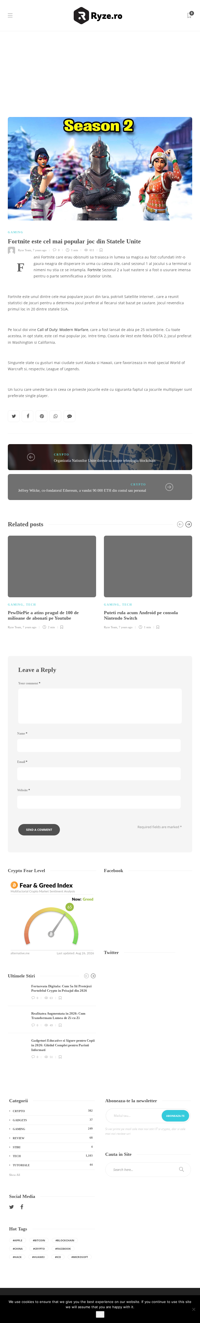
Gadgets (53, 1120)
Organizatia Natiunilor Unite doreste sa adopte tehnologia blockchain (104, 461)
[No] (193, 1309)
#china (18, 1248)
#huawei (38, 1257)
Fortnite (94, 270)
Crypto (61, 454)
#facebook (63, 1248)
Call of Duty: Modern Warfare (62, 329)
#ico (58, 1257)
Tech (31, 604)
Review (53, 1138)
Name (22, 733)
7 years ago (40, 250)
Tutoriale (53, 1165)
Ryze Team (24, 250)
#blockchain (64, 1240)
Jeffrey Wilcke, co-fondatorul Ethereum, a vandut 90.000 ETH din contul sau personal (82, 490)
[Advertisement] (100, 70)
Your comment (29, 683)
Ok (100, 1314)
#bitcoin (39, 1240)
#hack (17, 1257)
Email (22, 762)
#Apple (17, 1240)
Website (23, 790)
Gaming (15, 232)
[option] (52, 582)
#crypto (39, 1248)
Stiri (53, 1147)
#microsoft (79, 1257)
